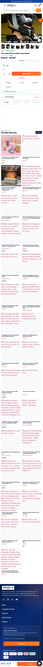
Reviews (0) (16, 102)
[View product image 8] (37, 46)
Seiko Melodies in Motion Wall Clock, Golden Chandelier (32, 422)
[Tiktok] (12, 599)
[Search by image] (34, 10)
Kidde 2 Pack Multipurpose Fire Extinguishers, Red (30, 335)
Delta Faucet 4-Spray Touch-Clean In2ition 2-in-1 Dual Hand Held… (31, 483)
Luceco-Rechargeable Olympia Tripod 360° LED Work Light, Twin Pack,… (32, 188)
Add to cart (26, 73)
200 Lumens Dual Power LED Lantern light (32, 541)
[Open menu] (4, 6)
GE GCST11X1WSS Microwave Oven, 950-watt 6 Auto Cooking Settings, (32, 217)
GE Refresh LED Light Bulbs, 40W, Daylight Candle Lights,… (10, 306)
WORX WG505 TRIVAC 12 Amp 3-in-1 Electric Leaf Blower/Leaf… (11, 245)
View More (38, 132)
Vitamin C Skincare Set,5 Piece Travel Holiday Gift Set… (9, 513)
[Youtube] (16, 599)
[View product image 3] (13, 46)
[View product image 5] (23, 46)
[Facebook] (3, 599)
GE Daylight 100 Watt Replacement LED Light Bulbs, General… (10, 335)
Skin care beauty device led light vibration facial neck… (10, 392)
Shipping (26, 102)
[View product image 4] (18, 46)
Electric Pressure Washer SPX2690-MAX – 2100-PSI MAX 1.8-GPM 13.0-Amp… (32, 307)
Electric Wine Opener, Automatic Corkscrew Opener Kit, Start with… (31, 245)
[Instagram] (8, 599)
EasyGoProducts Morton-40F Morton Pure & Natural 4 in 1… (11, 483)
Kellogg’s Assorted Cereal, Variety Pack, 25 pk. (31, 158)
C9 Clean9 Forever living (29, 391)
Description (6, 102)
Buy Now (29, 664)
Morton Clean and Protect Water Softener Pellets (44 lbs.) (30, 364)
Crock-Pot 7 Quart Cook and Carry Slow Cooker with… (10, 217)
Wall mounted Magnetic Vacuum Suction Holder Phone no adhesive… (31, 276)
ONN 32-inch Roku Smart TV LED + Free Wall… (31, 513)
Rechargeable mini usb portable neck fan (11, 452)
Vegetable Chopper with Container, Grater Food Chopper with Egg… (10, 422)
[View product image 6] (28, 46)
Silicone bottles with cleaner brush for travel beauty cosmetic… (10, 158)
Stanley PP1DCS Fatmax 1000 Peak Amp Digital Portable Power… (31, 452)
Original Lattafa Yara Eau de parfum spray (10, 276)
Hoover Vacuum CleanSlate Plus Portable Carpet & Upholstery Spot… (10, 571)
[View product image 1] (3, 46)
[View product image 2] (8, 46)
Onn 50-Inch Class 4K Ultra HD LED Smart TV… (10, 364)
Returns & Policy (36, 102)
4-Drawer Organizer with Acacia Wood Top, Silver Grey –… (10, 541)
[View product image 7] (32, 46)
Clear (3, 70)
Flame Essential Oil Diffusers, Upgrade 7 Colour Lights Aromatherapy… (9, 189)
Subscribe (21, 643)
